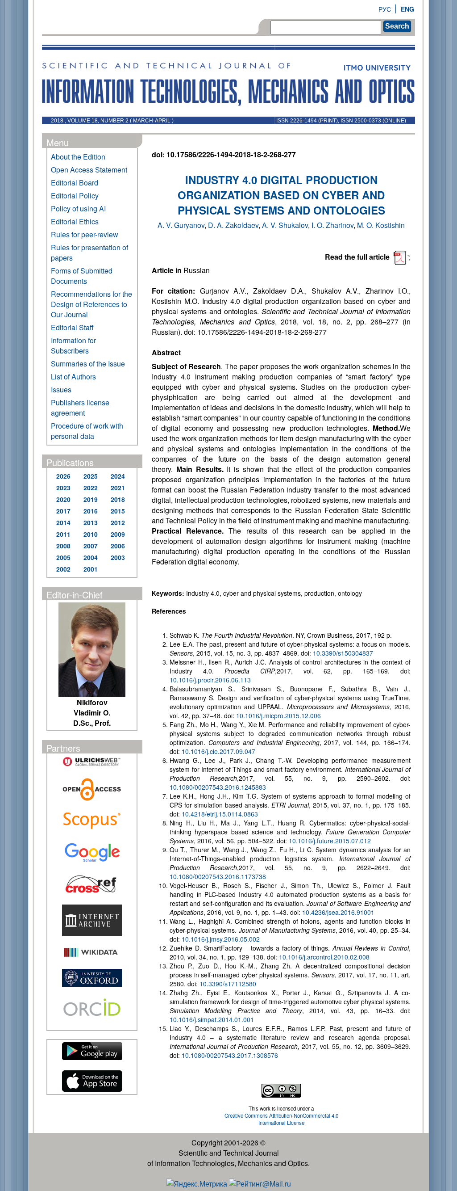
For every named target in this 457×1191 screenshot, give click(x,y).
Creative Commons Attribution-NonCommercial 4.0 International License (281, 1119)
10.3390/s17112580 (227, 983)
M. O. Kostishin (381, 225)
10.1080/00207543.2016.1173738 (218, 876)
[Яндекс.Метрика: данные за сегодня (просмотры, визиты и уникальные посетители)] (196, 1183)
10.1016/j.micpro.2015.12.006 (278, 715)
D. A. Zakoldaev (233, 225)
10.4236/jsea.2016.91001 (339, 912)
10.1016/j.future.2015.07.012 (330, 840)
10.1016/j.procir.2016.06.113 (210, 679)
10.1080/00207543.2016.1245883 (218, 787)
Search (397, 26)
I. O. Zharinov (332, 225)
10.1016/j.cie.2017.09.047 (218, 751)
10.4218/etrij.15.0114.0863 (220, 813)
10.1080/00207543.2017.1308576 (230, 1055)
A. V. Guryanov (181, 225)
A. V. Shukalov (285, 225)
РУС (384, 8)
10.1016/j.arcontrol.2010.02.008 (324, 956)
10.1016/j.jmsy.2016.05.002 (221, 938)
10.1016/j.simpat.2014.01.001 (212, 1019)
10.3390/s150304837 (343, 652)
